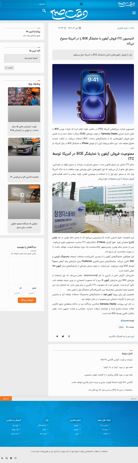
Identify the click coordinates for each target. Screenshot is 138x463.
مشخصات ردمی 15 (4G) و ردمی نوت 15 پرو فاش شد (110, 390)
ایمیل (34, 288)
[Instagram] (15, 458)
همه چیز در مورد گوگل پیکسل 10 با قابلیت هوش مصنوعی (108, 374)
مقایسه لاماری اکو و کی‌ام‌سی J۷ (24, 177)
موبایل (121, 327)
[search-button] (44, 11)
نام (21, 288)
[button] (81, 4)
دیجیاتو (124, 320)
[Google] (6, 458)
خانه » (131, 28)
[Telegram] (11, 458)
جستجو (6, 398)
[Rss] (2, 458)
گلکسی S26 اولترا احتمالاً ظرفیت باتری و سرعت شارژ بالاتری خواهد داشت (101, 382)
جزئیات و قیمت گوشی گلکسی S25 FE (116, 359)
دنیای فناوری (123, 28)
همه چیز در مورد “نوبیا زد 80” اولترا (118, 367)
